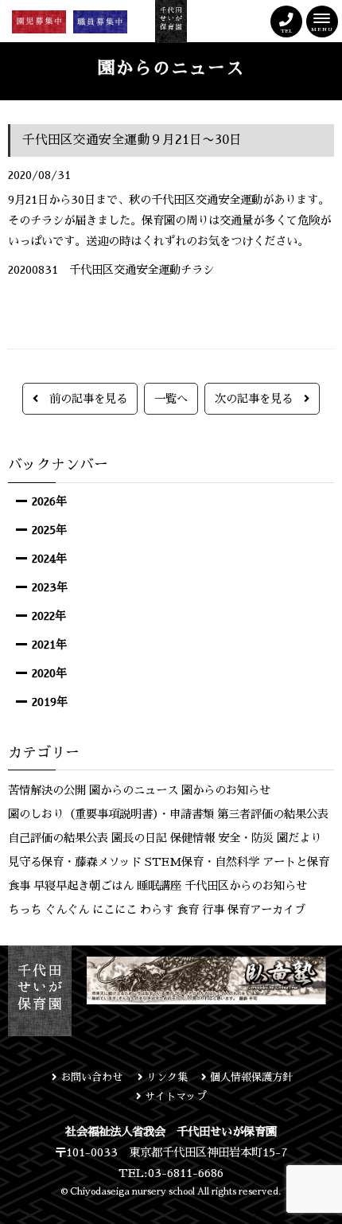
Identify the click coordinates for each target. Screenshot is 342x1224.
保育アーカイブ (266, 909)
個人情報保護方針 (250, 1077)
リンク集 (165, 1077)
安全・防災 (246, 838)
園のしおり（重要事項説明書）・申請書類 (111, 814)
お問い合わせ (91, 1077)
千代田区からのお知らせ (246, 885)
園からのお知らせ (225, 790)
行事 (213, 909)
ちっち (24, 909)
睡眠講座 (159, 885)
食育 (188, 909)
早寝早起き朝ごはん (83, 885)
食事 (19, 885)
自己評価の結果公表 (58, 838)
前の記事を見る (82, 398)
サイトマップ (174, 1096)
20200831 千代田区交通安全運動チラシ (111, 269)
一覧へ (171, 398)
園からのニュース (133, 790)
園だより (299, 838)
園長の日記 (139, 838)
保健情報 (192, 838)
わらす (156, 909)
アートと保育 (295, 861)
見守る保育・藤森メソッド (75, 861)
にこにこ (114, 909)
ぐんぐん (67, 909)
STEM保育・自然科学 (202, 861)
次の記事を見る (259, 398)
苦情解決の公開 (47, 790)
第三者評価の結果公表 (272, 814)
